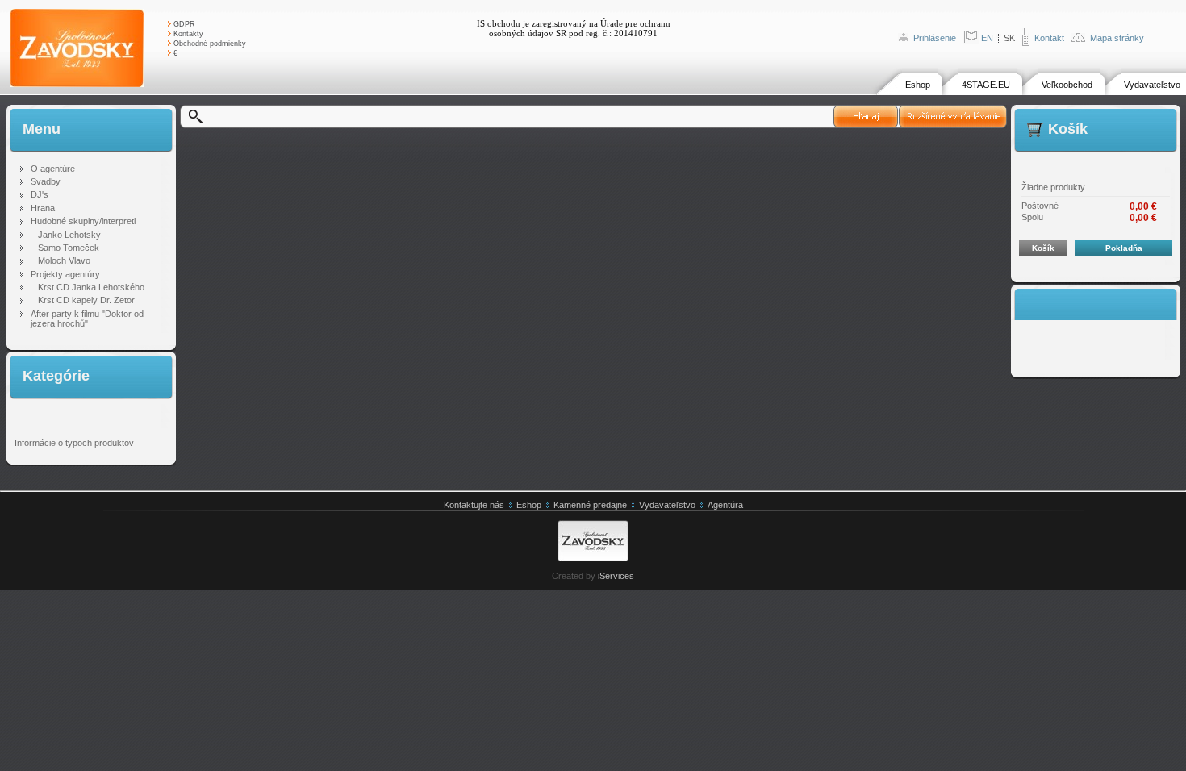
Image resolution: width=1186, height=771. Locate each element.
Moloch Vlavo (64, 260)
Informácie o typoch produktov (74, 443)
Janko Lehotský (69, 235)
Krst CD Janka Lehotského (91, 287)
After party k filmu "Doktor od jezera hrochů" (87, 318)
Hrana (43, 208)
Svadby (46, 181)
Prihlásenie (934, 38)
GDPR (184, 24)
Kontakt (1049, 38)
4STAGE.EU (986, 85)
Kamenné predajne (590, 505)
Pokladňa (1123, 248)
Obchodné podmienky (209, 44)
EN (987, 38)
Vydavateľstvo (1152, 85)
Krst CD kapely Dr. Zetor (86, 300)
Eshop (917, 85)
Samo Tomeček (68, 247)
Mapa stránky (1117, 38)
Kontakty (188, 34)
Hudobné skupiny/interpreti (83, 221)
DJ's (39, 194)
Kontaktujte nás (474, 505)
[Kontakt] (1025, 43)
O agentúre (53, 168)
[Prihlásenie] (903, 38)
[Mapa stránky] (1078, 39)
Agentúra (725, 505)
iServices (616, 576)
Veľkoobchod (1067, 85)
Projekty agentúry (65, 274)
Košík (1043, 248)
